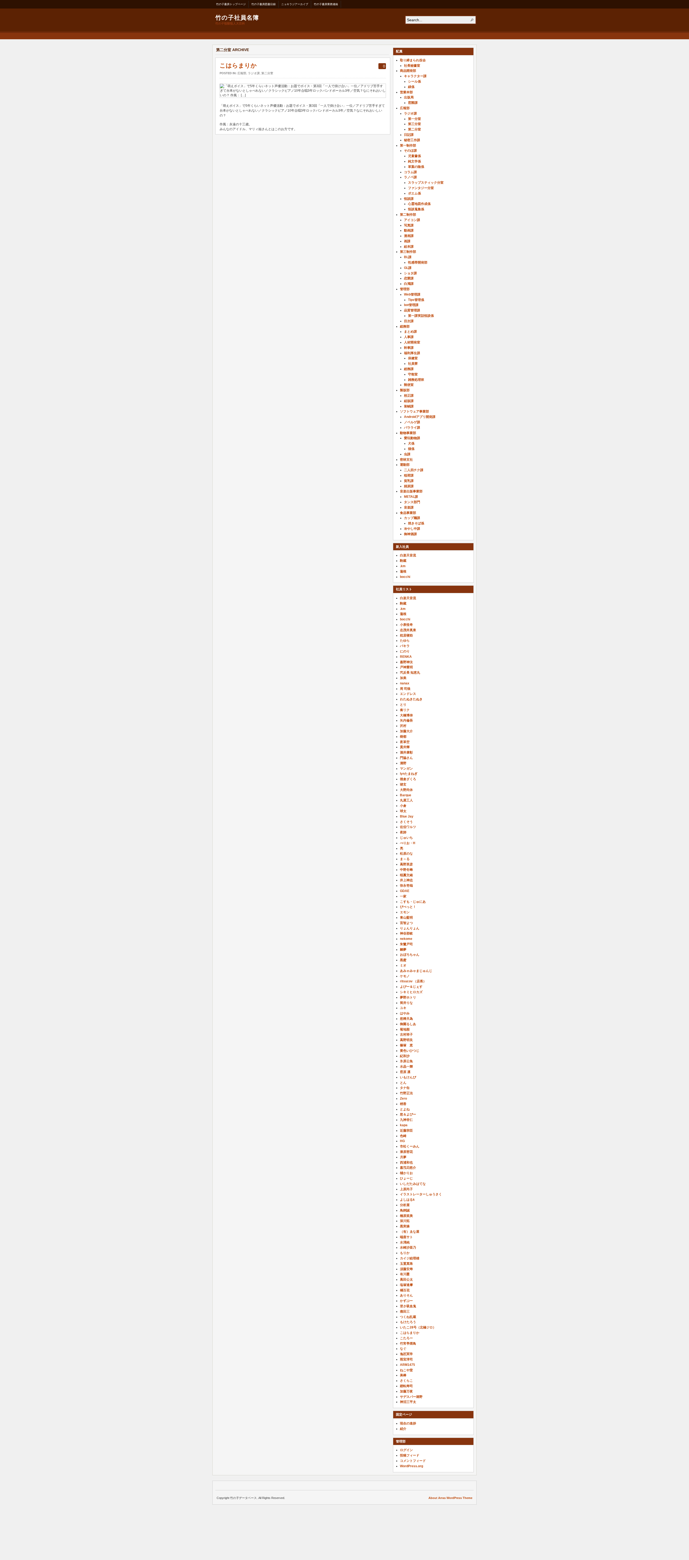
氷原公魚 (406, 1061)
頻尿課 (409, 486)
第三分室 (414, 124)
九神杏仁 (406, 1120)
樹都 (403, 736)
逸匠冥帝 (406, 1354)
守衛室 (413, 374)
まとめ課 (410, 331)
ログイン (406, 1450)
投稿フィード (409, 1455)
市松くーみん (409, 1146)
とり (403, 704)
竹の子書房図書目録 (263, 4)
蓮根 (403, 571)
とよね (405, 1109)
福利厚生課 (412, 353)
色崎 (403, 1136)
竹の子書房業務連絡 (326, 4)
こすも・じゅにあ (413, 902)
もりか (405, 1253)
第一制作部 (408, 145)
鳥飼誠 (405, 1210)
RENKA (406, 657)
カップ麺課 (412, 518)
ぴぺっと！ (408, 907)
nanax (404, 683)
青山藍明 (406, 917)
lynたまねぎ (408, 774)
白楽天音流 (408, 555)
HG (402, 1141)
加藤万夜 (406, 1391)
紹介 (403, 1429)
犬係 (411, 443)
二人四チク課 (413, 470)
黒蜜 (403, 960)
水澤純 (405, 1242)
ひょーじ (406, 1178)
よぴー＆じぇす (411, 987)
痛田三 (405, 1311)
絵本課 (409, 246)
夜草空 (405, 742)
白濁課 (409, 284)
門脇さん (406, 758)
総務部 (405, 326)
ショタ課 (410, 273)
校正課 (409, 395)
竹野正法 (406, 1093)
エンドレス (408, 694)
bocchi (405, 577)
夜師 (403, 832)
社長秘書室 (412, 65)
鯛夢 (403, 949)
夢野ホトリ (408, 997)
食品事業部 (408, 513)
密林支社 (406, 459)
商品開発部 (408, 71)
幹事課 (409, 348)
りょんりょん (409, 928)
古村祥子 (406, 1034)
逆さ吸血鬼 (408, 1306)
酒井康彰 (406, 752)
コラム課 (410, 172)
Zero (403, 1098)
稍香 (403, 1104)
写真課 (409, 225)
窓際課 (413, 103)
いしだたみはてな (413, 1184)
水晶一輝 (406, 1066)
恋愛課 (409, 278)
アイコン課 (412, 220)
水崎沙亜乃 (408, 1247)
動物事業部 (408, 433)
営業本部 (406, 92)
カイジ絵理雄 (409, 1258)
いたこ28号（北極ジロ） (418, 1327)
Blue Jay (406, 816)
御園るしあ (408, 1024)
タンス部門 (412, 502)
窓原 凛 (405, 1072)
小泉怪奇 (406, 625)
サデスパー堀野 (411, 1397)
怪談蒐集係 (416, 209)
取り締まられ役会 (413, 60)
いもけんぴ (408, 1077)
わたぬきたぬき (411, 699)
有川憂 (405, 1274)
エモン (405, 912)
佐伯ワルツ (408, 827)
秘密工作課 (412, 140)
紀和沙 (405, 1056)
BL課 (408, 257)
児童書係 (414, 156)
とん (403, 1083)
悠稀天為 (406, 1019)
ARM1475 (407, 1365)
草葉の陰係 (416, 167)
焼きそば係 (416, 523)
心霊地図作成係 (419, 204)
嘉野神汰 (406, 662)
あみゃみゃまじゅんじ (416, 971)
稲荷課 (409, 475)
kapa (403, 1125)
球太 (403, 811)
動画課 (409, 230)
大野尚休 (406, 790)
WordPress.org (411, 1466)
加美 (403, 678)
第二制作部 (408, 214)
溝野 (403, 763)
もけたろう (408, 1322)
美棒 (403, 1375)
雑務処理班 (416, 380)
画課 (407, 241)
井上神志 (406, 880)
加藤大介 (406, 731)
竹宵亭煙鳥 (408, 1343)
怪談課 (409, 199)
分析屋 (405, 1205)
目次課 (409, 321)
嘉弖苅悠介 (408, 1168)
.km (403, 566)
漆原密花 (406, 1152)
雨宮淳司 (406, 1359)
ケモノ (405, 976)
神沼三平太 (408, 1402)
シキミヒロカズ (411, 992)
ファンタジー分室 (421, 188)
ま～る (405, 859)
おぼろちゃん (409, 955)
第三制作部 (408, 252)
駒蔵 (403, 561)
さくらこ (406, 1381)
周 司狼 (405, 689)
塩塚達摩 (406, 1285)
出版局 (409, 97)
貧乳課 (409, 481)
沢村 (403, 726)
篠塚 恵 (406, 1045)
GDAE (404, 891)
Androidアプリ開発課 (419, 417)
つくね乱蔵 (408, 1317)
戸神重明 (406, 667)
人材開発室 (412, 342)
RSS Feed (471, 37)
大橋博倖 (406, 715)
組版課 (409, 401)
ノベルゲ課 (412, 422)
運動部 (405, 465)
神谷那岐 (406, 933)
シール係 (414, 81)
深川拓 (405, 1221)
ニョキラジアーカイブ (294, 4)
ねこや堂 (406, 1370)
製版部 (405, 390)
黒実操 (405, 1226)
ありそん (406, 1295)
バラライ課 (412, 427)
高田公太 (406, 1279)
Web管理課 (412, 294)
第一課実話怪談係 (421, 316)
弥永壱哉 (406, 885)
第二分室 (267, 73)
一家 (403, 896)
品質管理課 (412, 310)
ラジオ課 (254, 73)
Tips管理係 (416, 300)
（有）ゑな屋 (409, 1232)
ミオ (403, 965)
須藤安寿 (406, 1269)
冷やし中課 (412, 529)
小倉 (403, 806)
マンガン (406, 768)
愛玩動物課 (412, 438)
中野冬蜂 (406, 870)
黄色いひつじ (409, 1051)
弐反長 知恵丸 (410, 672)
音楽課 (409, 507)
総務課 (409, 369)
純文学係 (414, 161)
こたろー (406, 1338)
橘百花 (405, 1290)
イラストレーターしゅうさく (421, 1194)
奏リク (405, 710)
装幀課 (409, 406)
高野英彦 (406, 864)
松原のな (406, 853)
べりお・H (407, 843)
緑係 (411, 87)
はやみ (405, 1013)
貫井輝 (405, 747)
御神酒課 (410, 534)
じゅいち (406, 838)
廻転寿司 (406, 1386)
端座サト (406, 1237)
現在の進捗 (408, 1423)
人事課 (409, 337)
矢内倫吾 (406, 720)
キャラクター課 (415, 76)
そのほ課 (410, 150)
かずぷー (406, 1301)
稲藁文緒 (406, 875)
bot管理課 (411, 305)
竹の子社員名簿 (237, 17)
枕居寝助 (406, 635)
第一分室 (414, 119)
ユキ (403, 1008)
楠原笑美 (406, 1216)
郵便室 (409, 385)
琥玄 (403, 784)
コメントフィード (413, 1461)
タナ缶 (405, 1088)
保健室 (413, 358)
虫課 (407, 454)
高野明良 (406, 1040)
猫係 (411, 449)
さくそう (406, 822)
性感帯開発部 (417, 262)
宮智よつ (406, 923)
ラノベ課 (410, 177)
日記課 (409, 135)
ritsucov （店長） (413, 981)
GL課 (408, 268)
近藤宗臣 (406, 1130)
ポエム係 (414, 193)
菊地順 (405, 1029)
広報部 (241, 73)
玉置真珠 (406, 1264)
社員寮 (413, 363)
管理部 (405, 289)
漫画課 (409, 236)
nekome (406, 939)
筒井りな (406, 1003)
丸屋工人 (406, 800)
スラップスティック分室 (426, 182)
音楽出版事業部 (411, 491)
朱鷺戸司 (406, 944)
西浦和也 (406, 1162)
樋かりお (406, 1173)
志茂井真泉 (408, 630)
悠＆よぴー (408, 1114)
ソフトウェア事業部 (414, 411)
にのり (405, 651)
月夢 (403, 1157)
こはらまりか (238, 65)
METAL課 (411, 497)
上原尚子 (406, 1189)
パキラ (405, 646)
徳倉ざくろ (408, 779)
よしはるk (407, 1200)
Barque (405, 795)
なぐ (403, 1349)
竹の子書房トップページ (231, 4)
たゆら (405, 640)
